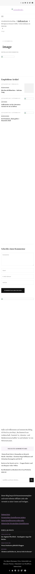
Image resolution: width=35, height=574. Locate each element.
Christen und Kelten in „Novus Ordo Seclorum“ (16, 551)
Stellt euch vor (23, 21)
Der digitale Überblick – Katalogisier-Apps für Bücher (16, 538)
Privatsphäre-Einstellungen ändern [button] (13, 517)
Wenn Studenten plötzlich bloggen (12, 545)
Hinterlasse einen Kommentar (9, 52)
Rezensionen (5, 87)
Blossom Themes (8, 564)
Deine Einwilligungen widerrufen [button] (12, 520)
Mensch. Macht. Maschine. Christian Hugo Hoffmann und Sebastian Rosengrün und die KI (17, 457)
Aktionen (4, 102)
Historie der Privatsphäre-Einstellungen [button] (15, 523)
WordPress (28, 564)
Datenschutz (5, 514)
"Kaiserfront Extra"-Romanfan (11, 454)
